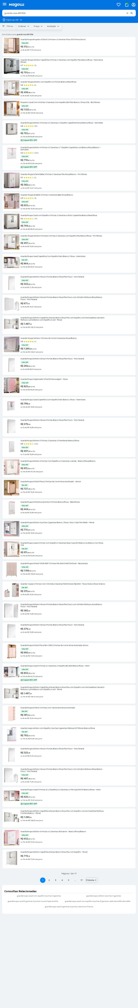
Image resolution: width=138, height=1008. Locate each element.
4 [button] (62, 880)
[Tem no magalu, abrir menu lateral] (4, 4)
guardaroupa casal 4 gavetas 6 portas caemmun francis (69, 907)
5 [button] (68, 880)
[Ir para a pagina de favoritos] (118, 4)
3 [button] (55, 880)
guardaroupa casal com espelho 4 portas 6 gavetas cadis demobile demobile (97, 901)
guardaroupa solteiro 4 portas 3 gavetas (103, 896)
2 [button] (49, 880)
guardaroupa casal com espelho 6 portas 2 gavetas (39, 896)
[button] (127, 13)
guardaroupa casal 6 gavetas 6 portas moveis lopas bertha (33, 901)
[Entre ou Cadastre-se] (133, 4)
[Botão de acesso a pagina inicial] (61, 4)
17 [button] (81, 880)
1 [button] (42, 880)
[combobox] (69, 13)
